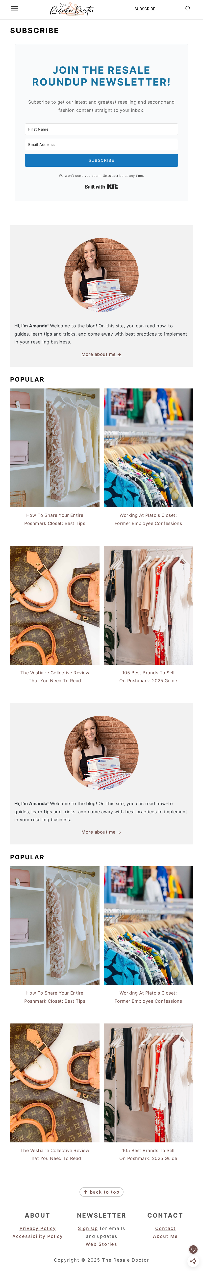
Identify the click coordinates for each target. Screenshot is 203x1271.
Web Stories (101, 1244)
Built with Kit (101, 186)
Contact (165, 1228)
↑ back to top (101, 1192)
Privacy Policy (38, 1228)
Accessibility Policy (37, 1236)
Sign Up (88, 1228)
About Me (165, 1236)
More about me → (101, 354)
